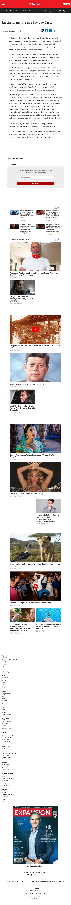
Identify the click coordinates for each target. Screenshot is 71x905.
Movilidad (5, 751)
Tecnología (48, 11)
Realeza (4, 695)
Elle (3, 707)
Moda (4, 698)
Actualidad (5, 764)
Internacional (40, 11)
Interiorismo (6, 741)
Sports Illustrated (7, 773)
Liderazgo (5, 766)
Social (4, 748)
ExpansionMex (40, 875)
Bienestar (5, 798)
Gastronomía (6, 791)
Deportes (5, 723)
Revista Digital (66, 4)
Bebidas (4, 792)
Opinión (4, 686)
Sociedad (5, 688)
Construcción (6, 734)
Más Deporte (6, 782)
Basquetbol (5, 780)
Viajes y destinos (7, 794)
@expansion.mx (35, 874)
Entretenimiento (7, 721)
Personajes (5, 796)
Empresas (19, 11)
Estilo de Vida (6, 799)
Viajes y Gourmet (7, 702)
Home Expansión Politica (10, 659)
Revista (4, 20)
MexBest (4, 789)
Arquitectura (6, 739)
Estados (4, 684)
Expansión (5, 656)
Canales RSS (35, 896)
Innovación (5, 755)
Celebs (4, 712)
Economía (32, 11)
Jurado (4, 801)
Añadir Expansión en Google (61, 31)
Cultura (4, 703)
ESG (60, 11)
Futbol (4, 775)
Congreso (5, 680)
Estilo (4, 720)
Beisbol (4, 776)
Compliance (35, 891)
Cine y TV (5, 725)
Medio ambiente (7, 746)
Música (4, 727)
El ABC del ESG (7, 757)
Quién (4, 691)
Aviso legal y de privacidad (35, 893)
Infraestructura (7, 737)
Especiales (5, 769)
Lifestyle (5, 783)
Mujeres (65, 11)
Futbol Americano (7, 778)
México (4, 679)
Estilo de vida (6, 714)
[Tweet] (43, 30)
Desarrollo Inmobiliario (9, 735)
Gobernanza (6, 750)
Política (25, 11)
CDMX (4, 682)
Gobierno (5, 677)
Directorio (35, 899)
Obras (55, 11)
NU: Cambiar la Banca (35, 866)
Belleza (4, 700)
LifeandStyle (6, 672)
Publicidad (35, 888)
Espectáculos (6, 693)
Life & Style (5, 718)
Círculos (4, 696)
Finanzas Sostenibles (9, 753)
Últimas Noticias (9, 11)
